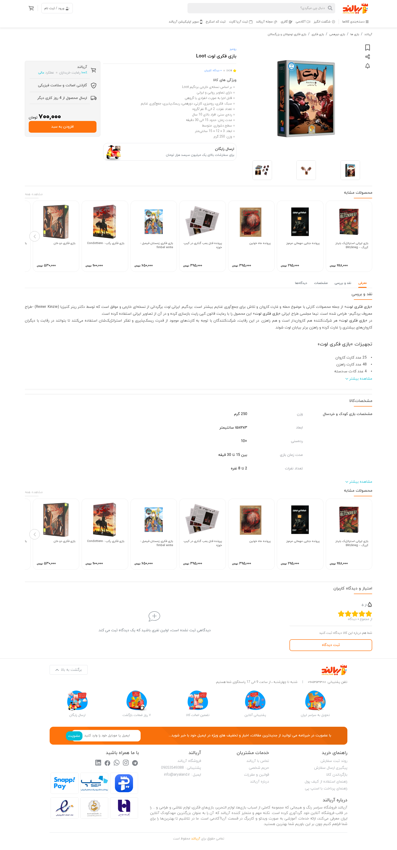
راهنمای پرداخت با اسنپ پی (326, 788)
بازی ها (354, 34)
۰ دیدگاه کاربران (213, 70)
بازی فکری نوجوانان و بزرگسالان (287, 34)
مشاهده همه (34, 194)
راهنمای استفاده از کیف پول (326, 781)
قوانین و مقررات (256, 774)
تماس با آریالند (257, 760)
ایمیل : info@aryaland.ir (182, 774)
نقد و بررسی (343, 283)
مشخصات (321, 283)
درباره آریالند (259, 781)
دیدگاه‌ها (301, 283)
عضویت (74, 735)
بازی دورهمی (337, 34)
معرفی (362, 283)
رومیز (233, 49)
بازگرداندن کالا (336, 774)
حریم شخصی (259, 767)
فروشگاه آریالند (189, 760)
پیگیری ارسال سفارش (330, 767)
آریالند (368, 34)
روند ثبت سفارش (333, 760)
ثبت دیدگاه (331, 645)
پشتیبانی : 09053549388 (181, 767)
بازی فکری (318, 34)
